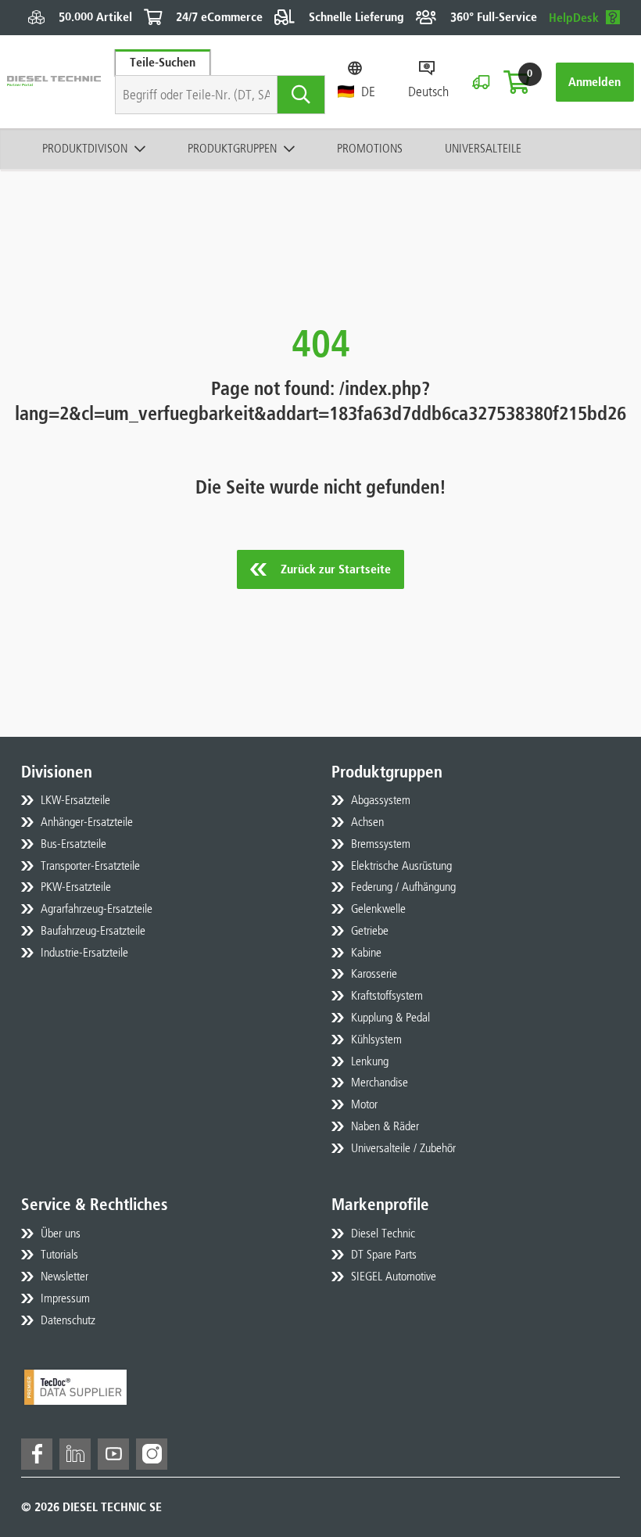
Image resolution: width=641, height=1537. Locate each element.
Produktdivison (84, 148)
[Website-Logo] (54, 82)
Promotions (370, 148)
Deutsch (428, 91)
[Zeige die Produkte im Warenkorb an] (516, 82)
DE (368, 91)
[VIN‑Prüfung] (480, 82)
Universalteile (483, 148)
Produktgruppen (232, 148)
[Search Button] (301, 94)
